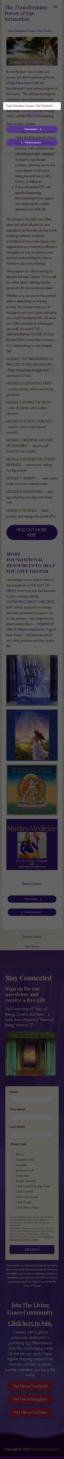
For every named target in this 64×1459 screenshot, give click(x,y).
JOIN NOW (32, 317)
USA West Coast (31, 269)
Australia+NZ (29, 211)
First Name (21, 161)
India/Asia (27, 233)
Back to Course (32, 114)
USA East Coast (31, 258)
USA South (27, 263)
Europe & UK (29, 227)
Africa (24, 206)
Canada (25, 217)
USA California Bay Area (33, 245)
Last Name (21, 178)
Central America (31, 222)
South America (30, 238)
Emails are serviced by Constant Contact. (31, 305)
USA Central (28, 253)
